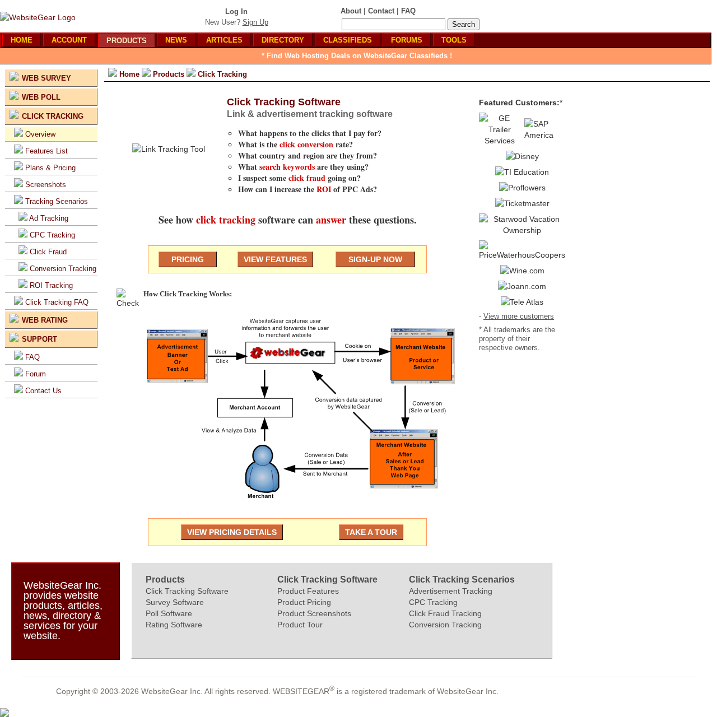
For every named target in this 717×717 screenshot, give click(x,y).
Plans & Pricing (50, 168)
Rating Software (174, 624)
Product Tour (300, 624)
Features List (46, 151)
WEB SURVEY (46, 78)
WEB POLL (41, 97)
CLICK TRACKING (52, 116)
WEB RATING (45, 320)
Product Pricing (304, 602)
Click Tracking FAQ (57, 302)
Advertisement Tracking (450, 590)
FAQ (32, 357)
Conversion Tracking (63, 268)
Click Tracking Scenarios (462, 579)
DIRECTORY (283, 40)
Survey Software (175, 602)
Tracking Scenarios (56, 201)
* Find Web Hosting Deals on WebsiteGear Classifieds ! (357, 56)
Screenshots (45, 184)
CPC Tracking (52, 235)
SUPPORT (39, 339)
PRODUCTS (126, 40)
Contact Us (43, 391)
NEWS (176, 40)
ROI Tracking (51, 285)
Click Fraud (48, 252)
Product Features (308, 590)
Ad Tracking (48, 218)
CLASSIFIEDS (347, 40)
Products (165, 579)
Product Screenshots (314, 613)
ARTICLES (224, 40)
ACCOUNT (69, 40)
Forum (35, 374)
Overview (40, 134)
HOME (21, 40)
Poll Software (169, 613)
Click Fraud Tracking (445, 613)
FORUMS (406, 40)
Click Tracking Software (187, 590)
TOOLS (454, 40)
